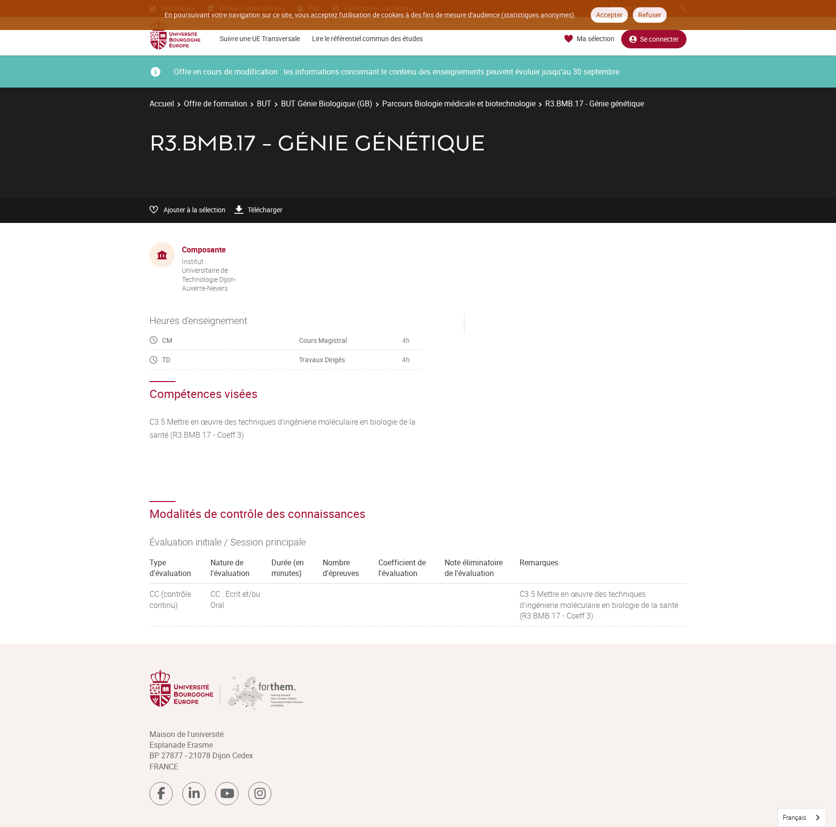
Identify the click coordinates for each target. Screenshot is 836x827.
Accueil (161, 103)
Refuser (649, 14)
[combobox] (801, 817)
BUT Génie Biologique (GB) (327, 103)
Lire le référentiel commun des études (367, 38)
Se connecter (659, 39)
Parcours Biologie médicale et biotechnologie (459, 103)
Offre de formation (215, 103)
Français (794, 817)
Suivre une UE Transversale (260, 38)
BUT (264, 103)
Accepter (609, 14)
